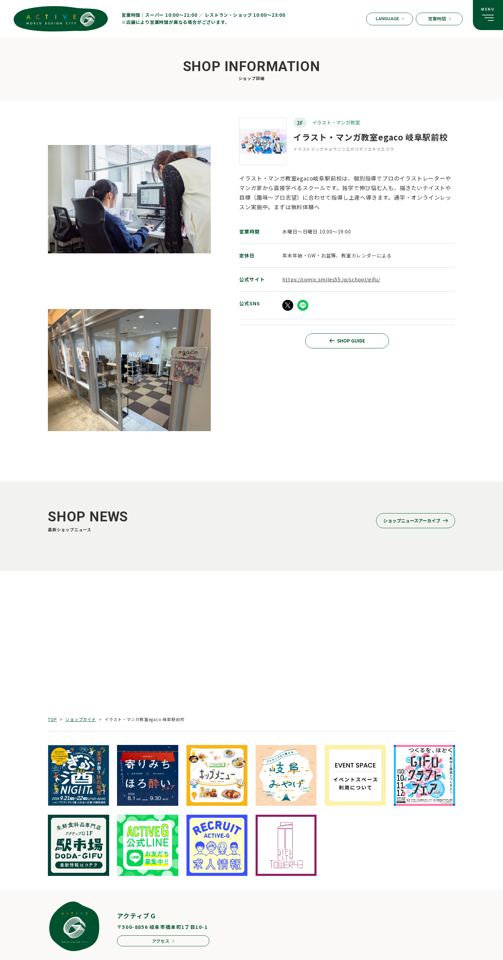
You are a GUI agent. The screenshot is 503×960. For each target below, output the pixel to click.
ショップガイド (80, 719)
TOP (52, 719)
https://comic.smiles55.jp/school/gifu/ (331, 279)
